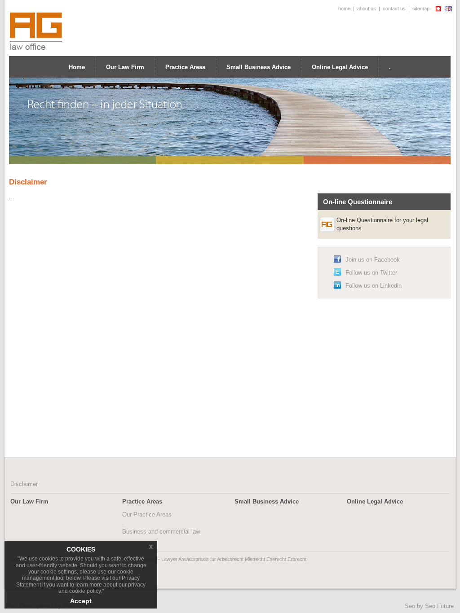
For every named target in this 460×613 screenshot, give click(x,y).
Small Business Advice (258, 67)
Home (77, 67)
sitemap (420, 8)
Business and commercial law (161, 531)
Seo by (414, 606)
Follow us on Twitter (371, 272)
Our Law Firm (125, 67)
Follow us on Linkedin (373, 285)
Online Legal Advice (340, 67)
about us (366, 8)
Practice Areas (185, 67)
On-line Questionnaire (357, 202)
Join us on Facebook (372, 259)
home (344, 8)
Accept (81, 600)
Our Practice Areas (147, 514)
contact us (394, 8)
